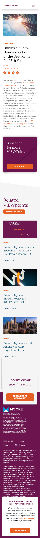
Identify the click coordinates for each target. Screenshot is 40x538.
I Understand (20, 530)
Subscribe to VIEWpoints (20, 397)
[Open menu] (33, 5)
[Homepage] (11, 5)
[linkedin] (13, 72)
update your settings (26, 518)
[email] (17, 72)
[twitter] (4, 72)
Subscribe (20, 166)
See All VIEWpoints (14, 212)
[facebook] (9, 72)
